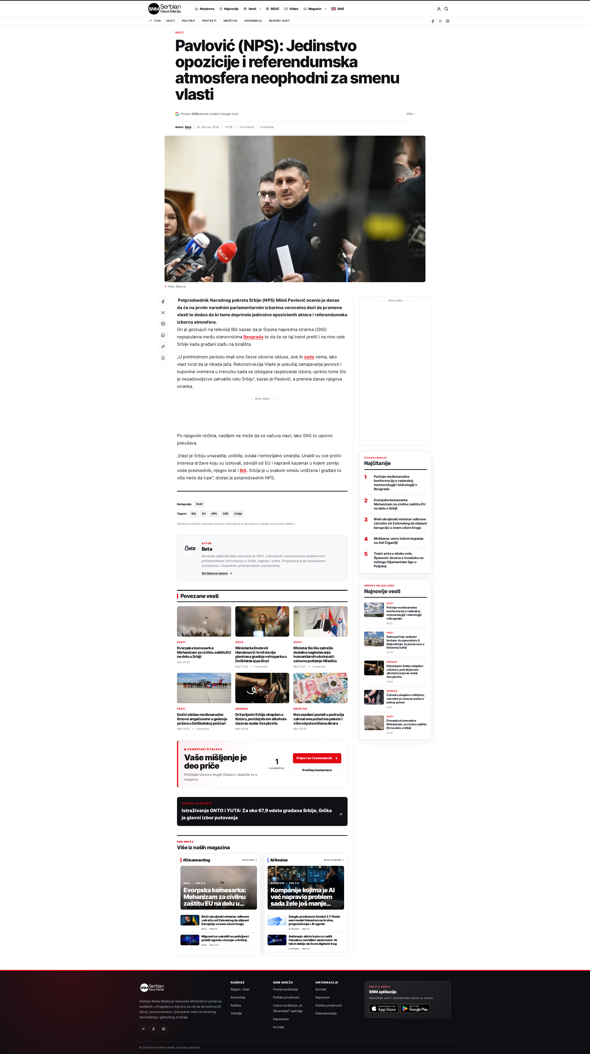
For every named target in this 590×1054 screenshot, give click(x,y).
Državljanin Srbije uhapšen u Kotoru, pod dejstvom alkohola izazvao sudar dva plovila (260, 718)
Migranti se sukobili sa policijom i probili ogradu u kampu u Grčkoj (225, 938)
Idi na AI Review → (334, 860)
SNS (225, 513)
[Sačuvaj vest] (163, 358)
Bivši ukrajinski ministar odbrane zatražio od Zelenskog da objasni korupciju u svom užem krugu (225, 920)
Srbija (238, 513)
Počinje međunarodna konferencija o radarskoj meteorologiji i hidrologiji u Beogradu (395, 482)
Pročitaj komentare (317, 770)
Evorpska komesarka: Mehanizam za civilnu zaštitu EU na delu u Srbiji (204, 652)
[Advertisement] (262, 413)
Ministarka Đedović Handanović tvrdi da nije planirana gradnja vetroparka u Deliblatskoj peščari (261, 654)
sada (309, 356)
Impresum (323, 997)
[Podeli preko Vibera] (163, 324)
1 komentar (267, 127)
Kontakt (278, 1027)
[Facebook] (433, 21)
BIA (243, 470)
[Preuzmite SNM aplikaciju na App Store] (383, 1008)
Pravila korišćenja (285, 989)
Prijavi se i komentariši (317, 758)
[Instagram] (447, 21)
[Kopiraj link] (163, 346)
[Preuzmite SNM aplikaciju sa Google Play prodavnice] (415, 1008)
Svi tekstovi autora (215, 573)
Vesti (170, 20)
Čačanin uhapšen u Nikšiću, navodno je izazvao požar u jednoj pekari (405, 698)
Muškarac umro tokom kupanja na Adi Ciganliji (398, 540)
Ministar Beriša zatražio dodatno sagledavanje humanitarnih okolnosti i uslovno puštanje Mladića (314, 654)
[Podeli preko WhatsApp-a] (163, 335)
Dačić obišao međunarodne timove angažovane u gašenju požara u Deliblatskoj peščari (202, 718)
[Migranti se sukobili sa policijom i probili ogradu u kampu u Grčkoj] (189, 940)
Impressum (281, 1019)
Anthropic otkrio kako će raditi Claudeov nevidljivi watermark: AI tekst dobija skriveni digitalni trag (313, 940)
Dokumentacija (326, 1013)
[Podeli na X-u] (163, 313)
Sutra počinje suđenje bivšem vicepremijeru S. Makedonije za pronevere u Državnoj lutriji (405, 642)
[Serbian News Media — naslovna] (162, 8)
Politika (188, 20)
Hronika (241, 708)
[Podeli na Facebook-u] (163, 301)
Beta (188, 127)
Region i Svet (279, 20)
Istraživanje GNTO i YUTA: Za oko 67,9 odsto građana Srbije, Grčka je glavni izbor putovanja (257, 814)
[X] (440, 21)
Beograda (253, 336)
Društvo (231, 20)
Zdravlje (236, 1013)
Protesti (209, 20)
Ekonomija (253, 20)
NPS (214, 513)
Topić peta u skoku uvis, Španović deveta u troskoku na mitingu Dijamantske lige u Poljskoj (398, 559)
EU (204, 513)
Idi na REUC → (249, 860)
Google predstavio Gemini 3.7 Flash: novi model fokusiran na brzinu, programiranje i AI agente (314, 920)
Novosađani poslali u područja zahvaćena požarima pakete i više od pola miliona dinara (318, 718)
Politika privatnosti (286, 997)
